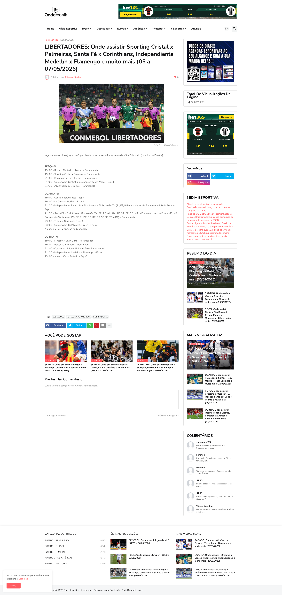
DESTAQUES (67, 40)
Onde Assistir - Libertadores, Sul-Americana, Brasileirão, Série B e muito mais (103, 590)
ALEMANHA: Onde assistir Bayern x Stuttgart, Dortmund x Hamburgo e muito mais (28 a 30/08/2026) (156, 367)
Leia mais (23, 578)
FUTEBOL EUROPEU (75, 546)
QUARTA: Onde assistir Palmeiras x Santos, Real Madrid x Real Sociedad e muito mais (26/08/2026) (218, 379)
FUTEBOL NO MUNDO (75, 563)
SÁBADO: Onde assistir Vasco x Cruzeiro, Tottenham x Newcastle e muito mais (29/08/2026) (218, 298)
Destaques (103, 28)
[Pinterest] (96, 325)
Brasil (85, 28)
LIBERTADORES (100, 317)
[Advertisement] (112, 288)
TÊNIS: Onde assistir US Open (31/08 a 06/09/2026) (149, 556)
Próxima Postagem (167, 415)
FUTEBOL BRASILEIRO (75, 540)
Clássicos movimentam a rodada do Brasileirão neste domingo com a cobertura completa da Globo (208, 207)
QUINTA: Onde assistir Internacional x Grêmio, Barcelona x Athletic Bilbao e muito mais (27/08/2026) (217, 415)
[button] (226, 28)
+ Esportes (177, 28)
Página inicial (51, 40)
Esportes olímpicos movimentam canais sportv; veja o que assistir (207, 238)
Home (50, 28)
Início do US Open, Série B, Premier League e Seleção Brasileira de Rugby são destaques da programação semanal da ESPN (210, 217)
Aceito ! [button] (13, 585)
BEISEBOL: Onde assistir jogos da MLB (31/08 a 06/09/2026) (149, 542)
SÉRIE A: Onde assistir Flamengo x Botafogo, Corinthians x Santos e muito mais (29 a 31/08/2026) (65, 367)
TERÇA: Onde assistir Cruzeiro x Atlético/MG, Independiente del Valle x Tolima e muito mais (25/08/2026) (218, 397)
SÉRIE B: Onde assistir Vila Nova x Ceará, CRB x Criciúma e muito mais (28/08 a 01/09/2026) (110, 367)
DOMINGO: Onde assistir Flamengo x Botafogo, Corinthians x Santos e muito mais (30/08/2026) (149, 572)
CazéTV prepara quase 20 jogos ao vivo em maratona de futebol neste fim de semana (209, 231)
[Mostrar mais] (109, 325)
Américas (139, 28)
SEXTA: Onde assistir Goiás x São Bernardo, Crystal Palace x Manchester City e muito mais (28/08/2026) (218, 315)
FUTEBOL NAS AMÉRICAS (79, 317)
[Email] (103, 325)
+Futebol (157, 28)
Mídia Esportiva (68, 28)
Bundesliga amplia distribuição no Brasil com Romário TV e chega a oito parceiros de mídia (210, 225)
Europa (121, 28)
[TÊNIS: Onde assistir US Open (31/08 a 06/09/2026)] (118, 559)
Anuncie (196, 28)
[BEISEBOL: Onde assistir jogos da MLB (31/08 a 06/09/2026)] (118, 544)
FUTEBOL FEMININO (75, 552)
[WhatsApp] (90, 325)
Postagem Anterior (56, 415)
